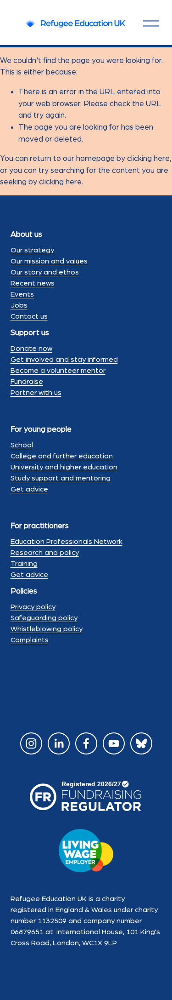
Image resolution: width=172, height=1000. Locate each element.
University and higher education (64, 467)
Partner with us (36, 392)
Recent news (33, 283)
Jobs (19, 305)
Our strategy (32, 250)
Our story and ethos (45, 272)
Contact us (29, 316)
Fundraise (27, 381)
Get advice (29, 489)
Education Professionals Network (66, 541)
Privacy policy (33, 607)
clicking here (148, 158)
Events (22, 294)
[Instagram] (31, 743)
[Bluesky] (141, 743)
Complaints (30, 640)
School (22, 445)
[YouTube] (114, 743)
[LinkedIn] (59, 743)
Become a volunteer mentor (58, 370)
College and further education (62, 456)
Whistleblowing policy (47, 629)
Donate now (31, 348)
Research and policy (45, 552)
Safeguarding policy (44, 618)
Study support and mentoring (61, 478)
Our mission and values (49, 261)
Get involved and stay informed (64, 359)
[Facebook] (86, 743)
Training (24, 563)
